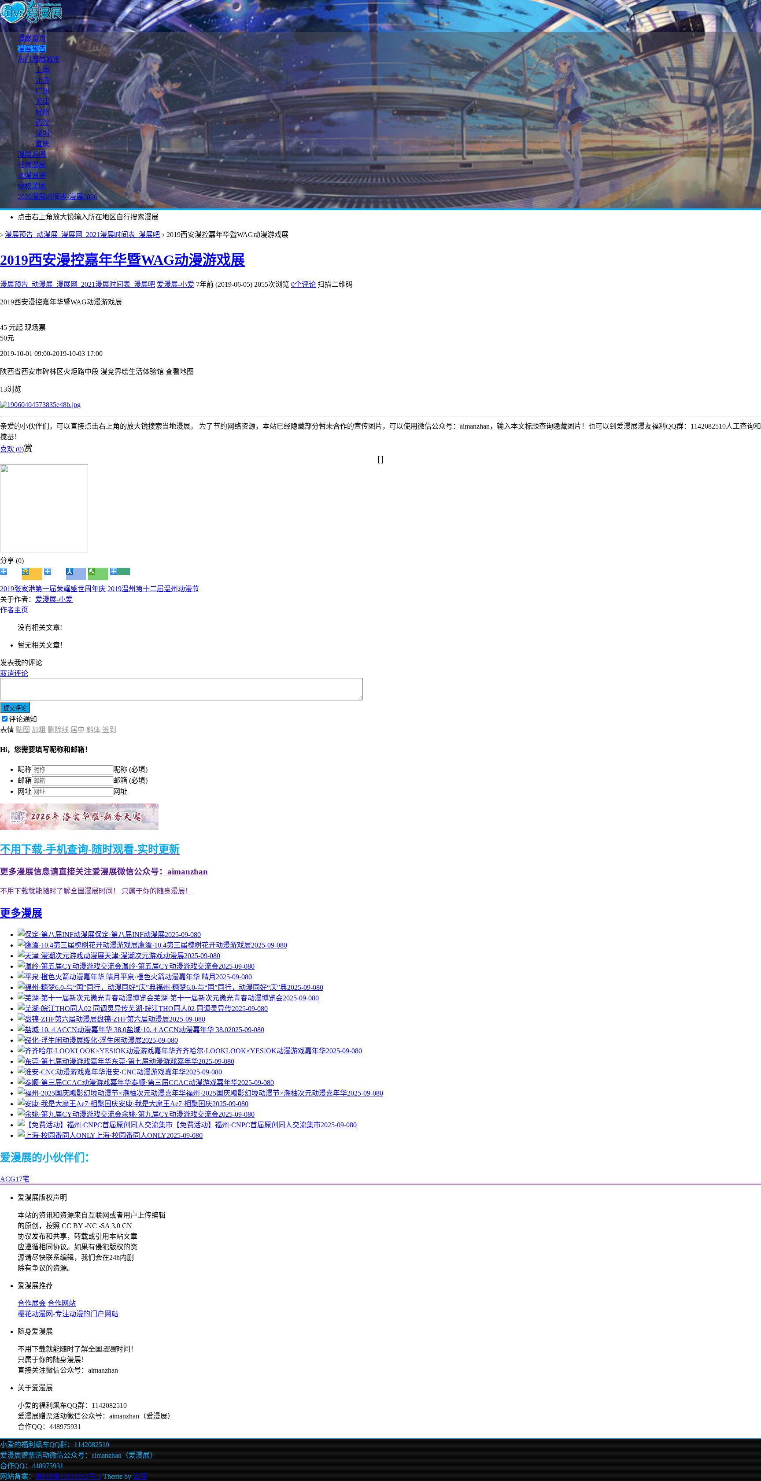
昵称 (25, 769)
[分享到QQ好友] (54, 574)
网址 (25, 791)
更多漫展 (21, 913)
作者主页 (14, 610)
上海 (42, 70)
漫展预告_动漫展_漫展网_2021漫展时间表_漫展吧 (82, 234)
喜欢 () (12, 449)
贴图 (23, 729)
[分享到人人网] (76, 574)
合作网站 (62, 1303)
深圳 (42, 133)
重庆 (42, 144)
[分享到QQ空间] (32, 574)
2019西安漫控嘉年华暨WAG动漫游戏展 (122, 260)
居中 (77, 729)
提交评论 (15, 708)
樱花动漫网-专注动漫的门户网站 (68, 1314)
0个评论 (303, 284)
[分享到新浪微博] (10, 574)
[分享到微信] (98, 574)
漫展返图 (32, 154)
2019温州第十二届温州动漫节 (153, 588)
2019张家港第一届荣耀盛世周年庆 (53, 588)
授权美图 (32, 186)
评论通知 (23, 719)
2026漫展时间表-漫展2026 (57, 196)
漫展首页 (32, 38)
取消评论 (14, 673)
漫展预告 (32, 48)
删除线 (58, 729)
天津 (42, 101)
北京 (42, 80)
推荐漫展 (32, 165)
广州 (42, 91)
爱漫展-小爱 (175, 284)
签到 (109, 729)
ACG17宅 (15, 1179)
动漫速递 (32, 175)
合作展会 (32, 1303)
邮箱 (25, 780)
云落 (140, 1476)
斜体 (93, 729)
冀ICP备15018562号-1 (68, 1476)
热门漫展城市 (39, 59)
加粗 (39, 729)
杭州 (42, 112)
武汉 (42, 122)
